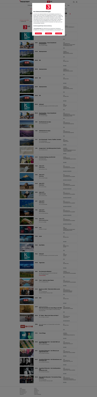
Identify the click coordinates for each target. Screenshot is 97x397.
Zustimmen (38, 33)
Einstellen (58, 33)
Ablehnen (48, 33)
